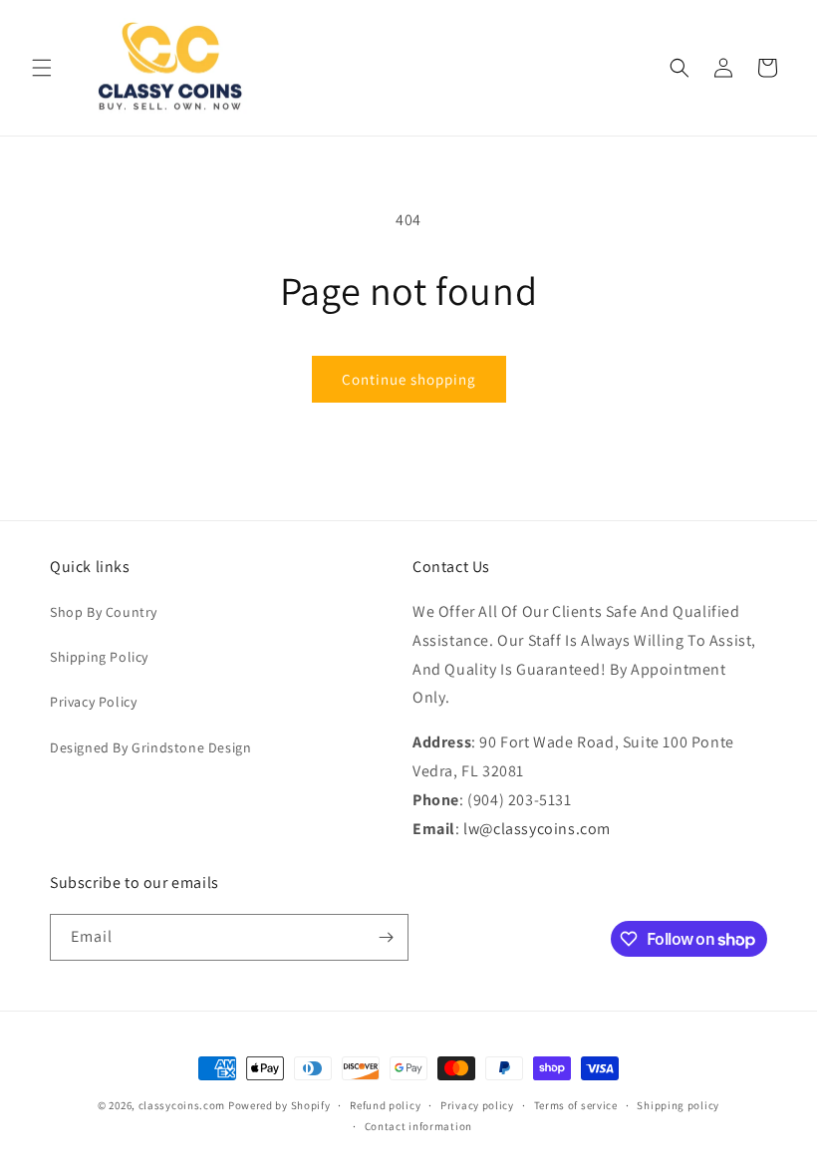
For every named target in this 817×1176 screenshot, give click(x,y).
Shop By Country (103, 612)
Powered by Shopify (279, 1105)
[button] (42, 68)
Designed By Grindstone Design (150, 747)
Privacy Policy (93, 702)
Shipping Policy (99, 657)
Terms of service (576, 1105)
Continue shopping (409, 379)
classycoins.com (182, 1105)
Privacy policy (477, 1105)
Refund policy (385, 1105)
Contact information (418, 1126)
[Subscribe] (386, 937)
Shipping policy (678, 1105)
